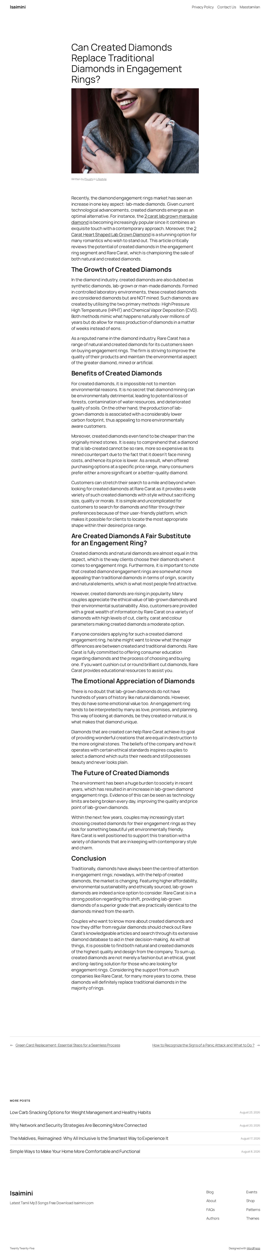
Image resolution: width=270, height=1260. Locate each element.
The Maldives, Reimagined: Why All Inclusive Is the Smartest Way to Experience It (89, 1138)
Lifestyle (101, 179)
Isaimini (17, 7)
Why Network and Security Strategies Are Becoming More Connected (78, 1125)
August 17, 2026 (250, 1138)
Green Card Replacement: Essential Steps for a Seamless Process (68, 1045)
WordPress (253, 1248)
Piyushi (88, 179)
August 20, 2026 (250, 1125)
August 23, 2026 (250, 1112)
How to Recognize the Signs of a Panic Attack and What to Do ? (203, 1045)
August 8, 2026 (250, 1151)
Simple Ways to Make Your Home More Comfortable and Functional (75, 1151)
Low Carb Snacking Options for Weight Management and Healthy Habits (80, 1112)
